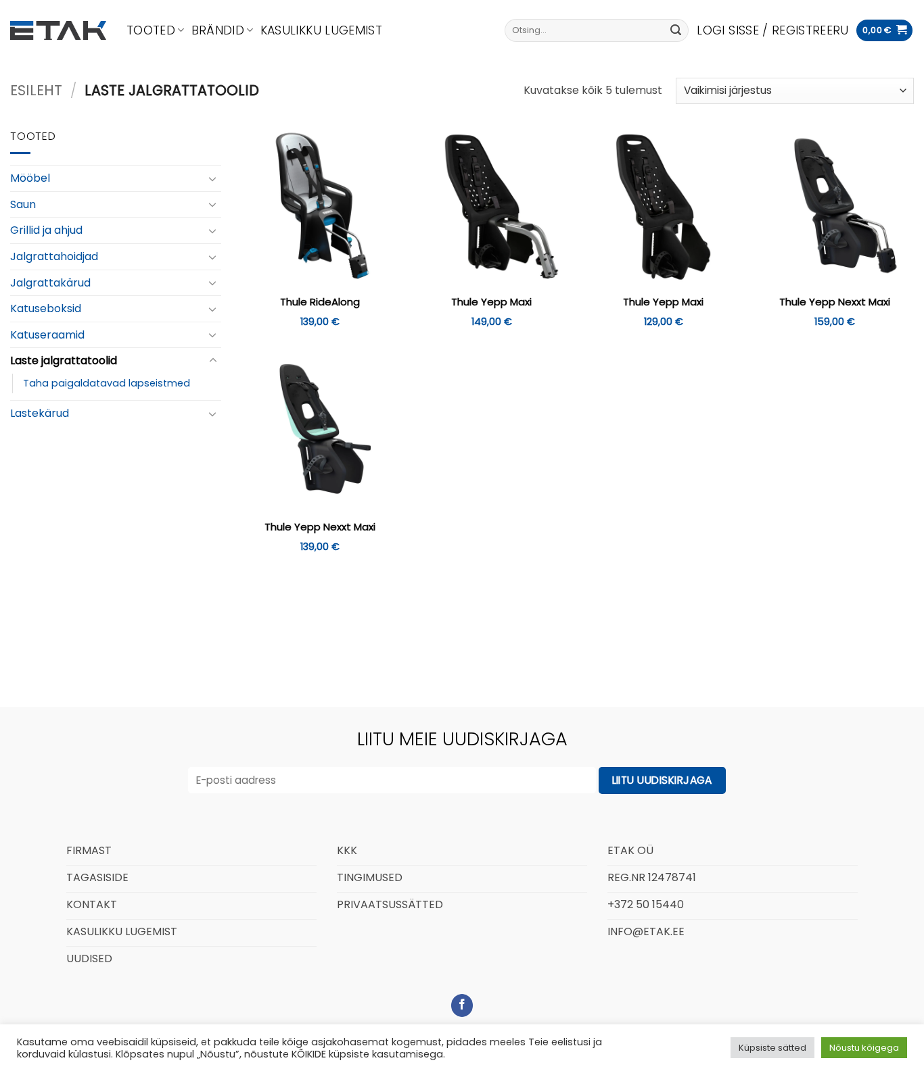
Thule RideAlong (320, 302)
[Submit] (675, 30)
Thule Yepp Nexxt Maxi (834, 302)
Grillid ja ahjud (46, 230)
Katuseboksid (45, 308)
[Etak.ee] (58, 30)
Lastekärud (39, 413)
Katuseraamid (47, 335)
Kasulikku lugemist (321, 30)
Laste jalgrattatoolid (63, 360)
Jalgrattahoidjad (54, 256)
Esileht (36, 90)
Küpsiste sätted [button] (772, 1047)
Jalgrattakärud (50, 282)
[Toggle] (213, 178)
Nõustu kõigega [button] (864, 1047)
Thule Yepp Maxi (491, 302)
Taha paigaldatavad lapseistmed (106, 383)
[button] (772, 30)
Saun (23, 204)
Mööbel (30, 178)
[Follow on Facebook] (462, 1005)
